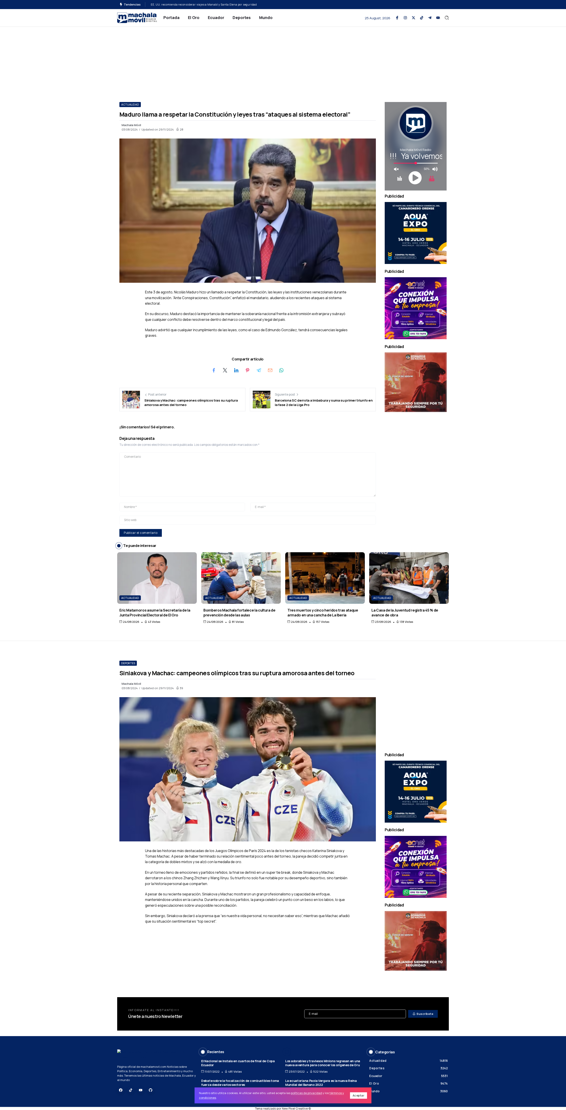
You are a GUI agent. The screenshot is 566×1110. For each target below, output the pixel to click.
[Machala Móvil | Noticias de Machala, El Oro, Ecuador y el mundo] (137, 17)
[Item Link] (157, 578)
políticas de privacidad (306, 1093)
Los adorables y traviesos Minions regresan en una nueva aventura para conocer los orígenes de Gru (322, 1063)
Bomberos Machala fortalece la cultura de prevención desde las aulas (198, 4)
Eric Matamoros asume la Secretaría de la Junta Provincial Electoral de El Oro (154, 612)
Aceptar (359, 1095)
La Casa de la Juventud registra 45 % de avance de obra (404, 612)
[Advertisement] (283, 60)
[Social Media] (397, 17)
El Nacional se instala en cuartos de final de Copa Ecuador (238, 1063)
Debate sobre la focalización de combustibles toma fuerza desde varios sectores (240, 1083)
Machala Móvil (131, 125)
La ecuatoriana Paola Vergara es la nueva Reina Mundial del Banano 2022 (321, 1083)
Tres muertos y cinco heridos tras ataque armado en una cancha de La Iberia (322, 612)
